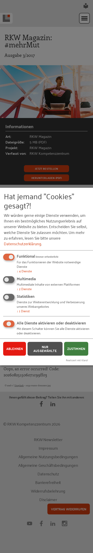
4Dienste (24, 271)
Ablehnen (14, 349)
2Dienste (24, 289)
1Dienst (23, 311)
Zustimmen (76, 349)
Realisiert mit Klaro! (77, 360)
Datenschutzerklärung (22, 243)
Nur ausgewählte (45, 349)
